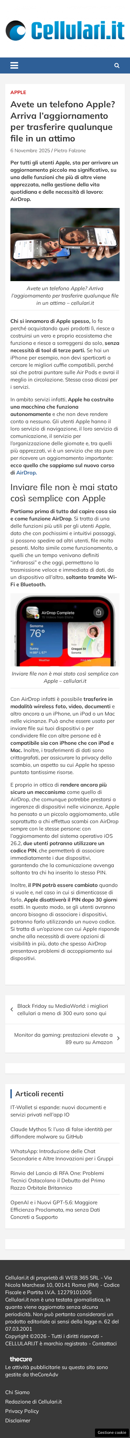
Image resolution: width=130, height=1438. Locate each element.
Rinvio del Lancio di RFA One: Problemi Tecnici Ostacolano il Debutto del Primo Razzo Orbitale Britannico (57, 1180)
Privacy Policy (22, 1411)
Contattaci (104, 1343)
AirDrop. (26, 472)
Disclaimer (17, 1420)
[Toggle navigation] (14, 65)
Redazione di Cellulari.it (33, 1401)
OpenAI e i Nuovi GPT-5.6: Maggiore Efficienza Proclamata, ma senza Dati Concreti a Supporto (55, 1209)
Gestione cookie (112, 1432)
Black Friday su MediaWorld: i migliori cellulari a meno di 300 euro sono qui (62, 1009)
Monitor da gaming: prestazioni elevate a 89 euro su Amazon (63, 1038)
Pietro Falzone (70, 150)
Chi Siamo (17, 1392)
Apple (18, 92)
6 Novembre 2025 (30, 150)
